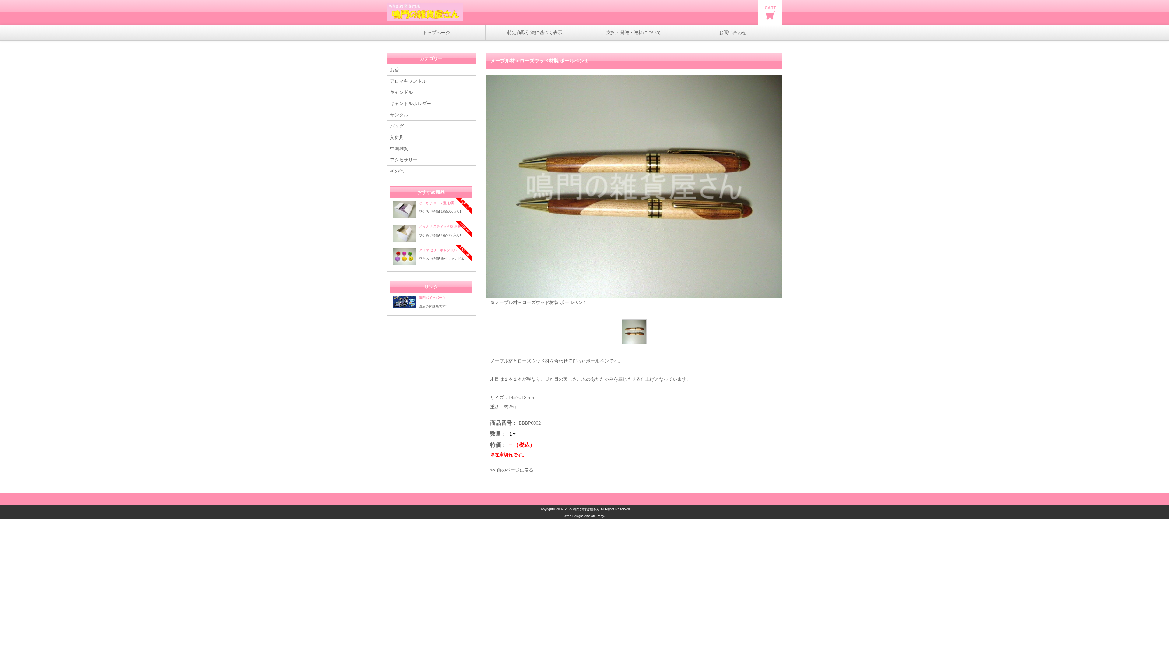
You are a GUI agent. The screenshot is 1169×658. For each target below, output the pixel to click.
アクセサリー (403, 159)
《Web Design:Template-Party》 (584, 516)
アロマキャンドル (408, 80)
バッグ (397, 126)
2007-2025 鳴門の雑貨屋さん (578, 509)
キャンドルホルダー (410, 103)
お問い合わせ (732, 32)
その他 (397, 171)
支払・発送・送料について (633, 32)
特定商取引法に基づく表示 (534, 32)
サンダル (399, 114)
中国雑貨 (399, 148)
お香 (394, 69)
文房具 (397, 137)
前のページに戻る (515, 469)
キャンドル (401, 92)
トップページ (436, 32)
